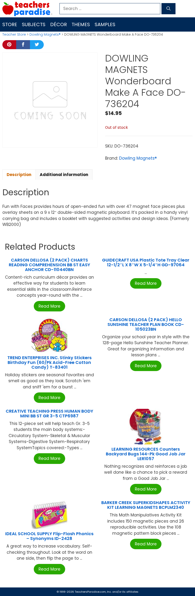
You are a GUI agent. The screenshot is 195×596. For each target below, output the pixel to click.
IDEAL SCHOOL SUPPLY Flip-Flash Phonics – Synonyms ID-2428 (49, 536)
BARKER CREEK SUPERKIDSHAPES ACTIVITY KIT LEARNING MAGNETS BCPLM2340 (145, 505)
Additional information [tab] (64, 174)
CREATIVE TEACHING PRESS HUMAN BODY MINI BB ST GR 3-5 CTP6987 (49, 413)
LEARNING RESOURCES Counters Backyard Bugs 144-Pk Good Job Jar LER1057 (145, 454)
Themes (81, 24)
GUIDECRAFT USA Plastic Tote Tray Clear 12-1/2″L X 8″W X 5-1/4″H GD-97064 (145, 262)
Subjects (33, 24)
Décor (58, 24)
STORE (9, 24)
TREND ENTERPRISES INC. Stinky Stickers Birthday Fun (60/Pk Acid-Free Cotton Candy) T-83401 (49, 362)
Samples (105, 24)
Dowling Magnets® (45, 34)
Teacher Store (14, 34)
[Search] (168, 8)
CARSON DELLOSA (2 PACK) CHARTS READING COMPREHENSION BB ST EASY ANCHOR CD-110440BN (49, 264)
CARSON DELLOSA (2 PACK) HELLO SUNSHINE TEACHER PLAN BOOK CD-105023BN (145, 324)
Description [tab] (19, 174)
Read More (49, 306)
